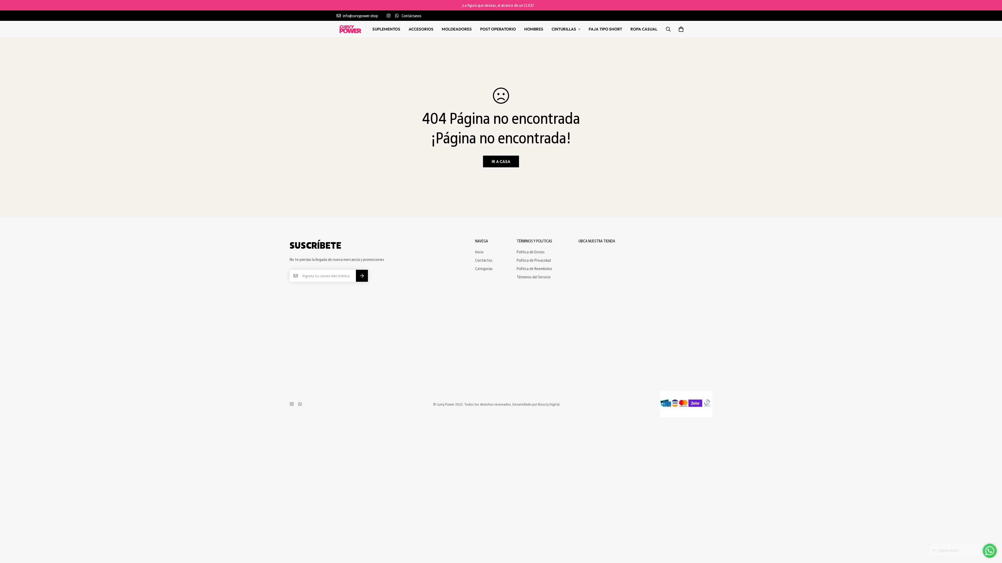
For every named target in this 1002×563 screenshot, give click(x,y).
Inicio (479, 252)
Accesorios (421, 29)
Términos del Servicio (534, 277)
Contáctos (483, 260)
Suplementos (386, 29)
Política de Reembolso (534, 268)
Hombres (533, 29)
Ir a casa (501, 161)
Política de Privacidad (534, 260)
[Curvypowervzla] (350, 29)
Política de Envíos (531, 252)
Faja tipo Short (605, 29)
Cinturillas (564, 29)
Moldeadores (457, 29)
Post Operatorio (498, 29)
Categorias (484, 268)
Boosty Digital (548, 404)
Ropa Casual (643, 29)
